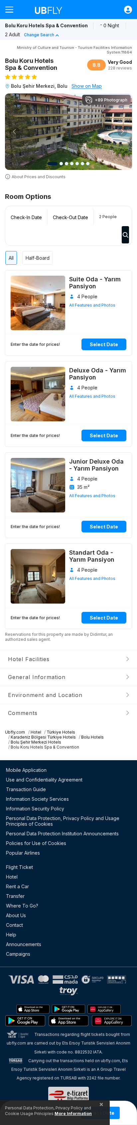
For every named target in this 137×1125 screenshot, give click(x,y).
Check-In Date (26, 217)
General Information (37, 677)
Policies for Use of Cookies (36, 843)
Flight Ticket (19, 867)
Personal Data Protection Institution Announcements (62, 833)
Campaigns (18, 954)
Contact (14, 925)
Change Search (39, 34)
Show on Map (86, 86)
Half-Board (38, 258)
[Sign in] (125, 9)
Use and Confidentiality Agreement (44, 779)
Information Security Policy (35, 808)
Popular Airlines (23, 853)
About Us (16, 915)
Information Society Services (37, 799)
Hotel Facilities (29, 659)
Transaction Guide (26, 789)
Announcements (23, 944)
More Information (73, 1113)
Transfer (15, 896)
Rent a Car (17, 886)
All (11, 258)
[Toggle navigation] (12, 9)
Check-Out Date (70, 217)
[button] (14, 132)
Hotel (12, 877)
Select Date (104, 344)
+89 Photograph (111, 99)
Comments (23, 713)
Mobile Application (26, 770)
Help (11, 934)
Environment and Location (45, 695)
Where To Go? (22, 906)
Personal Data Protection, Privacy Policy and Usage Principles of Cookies (62, 821)
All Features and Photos (92, 305)
